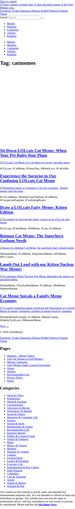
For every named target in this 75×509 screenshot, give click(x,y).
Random (11, 36)
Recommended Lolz (18, 374)
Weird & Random (17, 401)
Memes (11, 23)
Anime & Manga (16, 483)
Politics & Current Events (21, 436)
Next (4, 326)
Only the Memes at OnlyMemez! (25, 358)
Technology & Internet (19, 411)
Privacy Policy (15, 377)
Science (11, 420)
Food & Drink (15, 458)
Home (10, 380)
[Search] (42, 18)
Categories (13, 29)
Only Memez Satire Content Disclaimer (28, 365)
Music (10, 442)
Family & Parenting (18, 461)
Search (4, 17)
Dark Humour (14, 470)
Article (10, 479)
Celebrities (13, 473)
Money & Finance (17, 445)
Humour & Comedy (18, 451)
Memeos (11, 26)
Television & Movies (18, 407)
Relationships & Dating (20, 426)
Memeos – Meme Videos (21, 355)
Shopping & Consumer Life (22, 417)
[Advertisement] (37, 107)
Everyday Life (15, 464)
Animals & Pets (15, 486)
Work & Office (15, 395)
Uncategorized (15, 404)
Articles (11, 32)
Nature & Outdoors (17, 439)
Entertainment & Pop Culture (23, 467)
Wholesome (13, 398)
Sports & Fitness (16, 414)
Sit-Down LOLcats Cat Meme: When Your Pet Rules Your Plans (33, 152)
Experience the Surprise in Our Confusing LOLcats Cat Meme (28, 178)
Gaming (11, 454)
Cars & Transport (16, 476)
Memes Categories (17, 362)
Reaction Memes (16, 432)
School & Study (16, 423)
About (10, 368)
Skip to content (8, 1)
